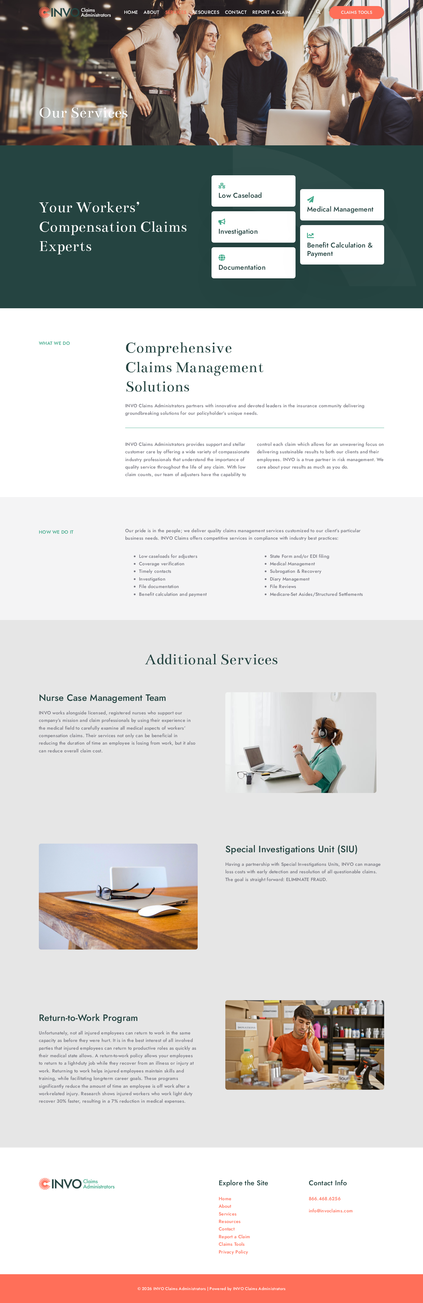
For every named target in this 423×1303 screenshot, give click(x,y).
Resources (205, 12)
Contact (236, 12)
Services (175, 12)
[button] (318, 12)
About (151, 12)
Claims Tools (232, 1244)
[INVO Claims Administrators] (75, 12)
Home (131, 12)
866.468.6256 (325, 1198)
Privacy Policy (233, 1252)
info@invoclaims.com (331, 1210)
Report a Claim (271, 12)
